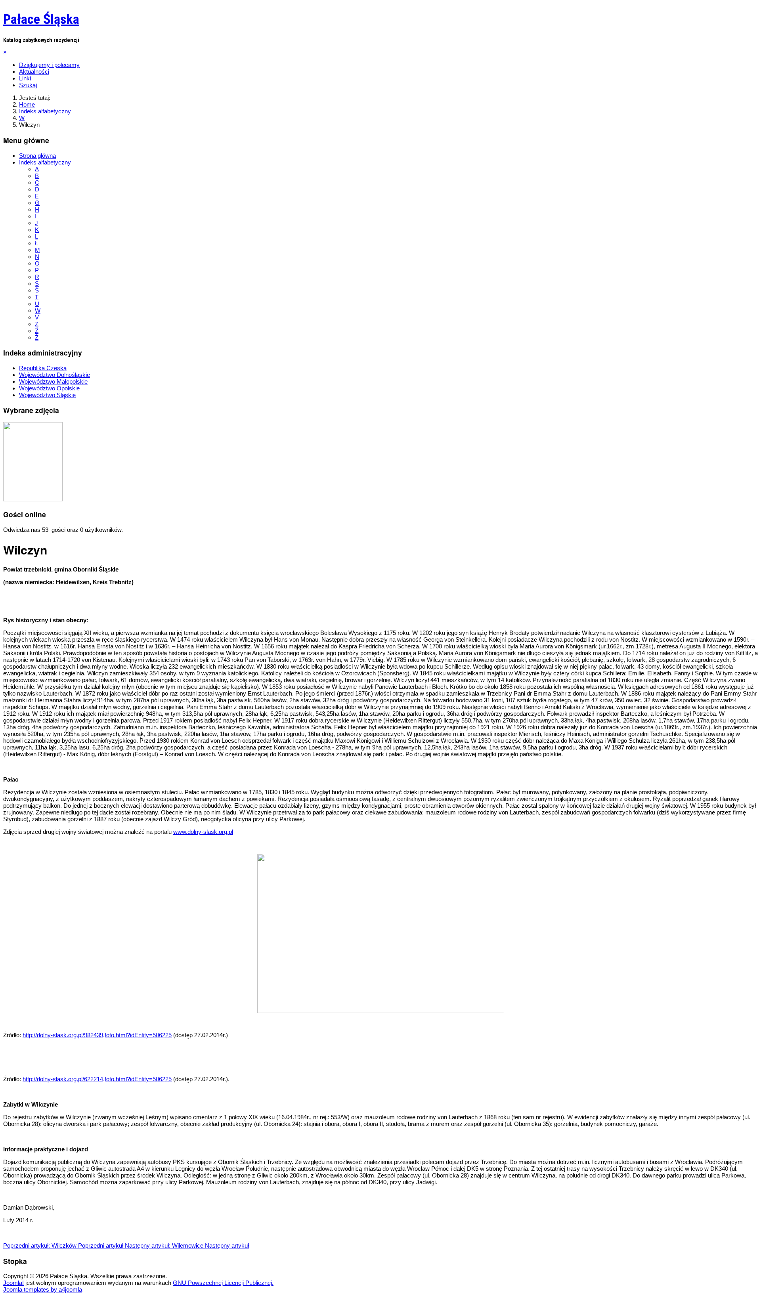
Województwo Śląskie (47, 395)
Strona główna (37, 155)
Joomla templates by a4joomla (42, 1289)
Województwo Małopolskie (53, 381)
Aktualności (34, 71)
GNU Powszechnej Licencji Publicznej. (223, 1282)
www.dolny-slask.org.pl (203, 831)
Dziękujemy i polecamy (49, 64)
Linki (25, 78)
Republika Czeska (43, 368)
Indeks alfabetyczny (45, 162)
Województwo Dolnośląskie (54, 374)
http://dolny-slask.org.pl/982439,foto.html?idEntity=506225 (97, 1035)
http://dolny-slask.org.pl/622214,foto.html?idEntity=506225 (97, 1079)
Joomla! (13, 1282)
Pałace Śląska (41, 19)
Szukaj (28, 85)
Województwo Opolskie (49, 388)
